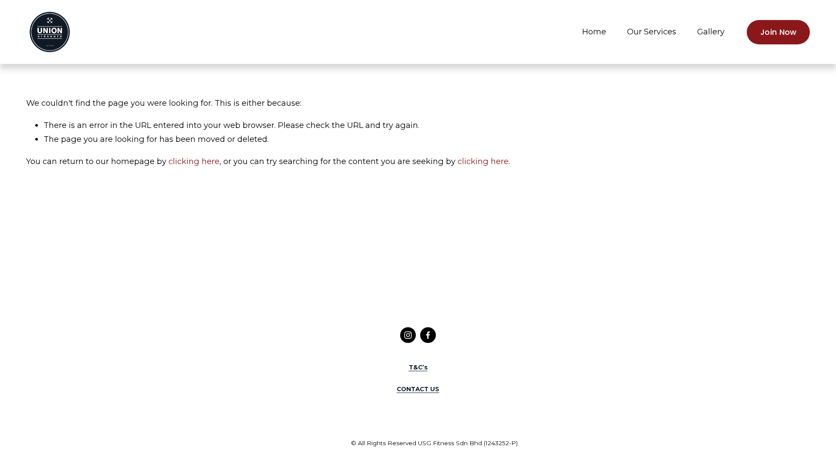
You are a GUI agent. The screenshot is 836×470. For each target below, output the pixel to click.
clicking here (194, 161)
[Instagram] (408, 335)
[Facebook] (428, 335)
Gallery (711, 32)
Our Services (651, 32)
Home (594, 32)
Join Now (778, 32)
